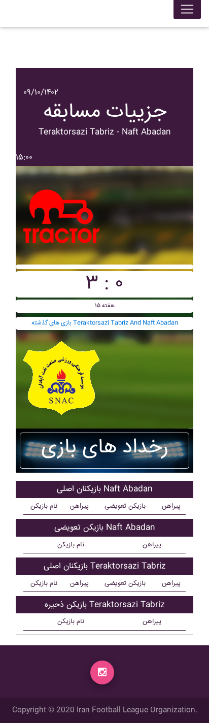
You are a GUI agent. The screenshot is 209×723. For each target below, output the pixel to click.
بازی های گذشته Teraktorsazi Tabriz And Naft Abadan (104, 323)
